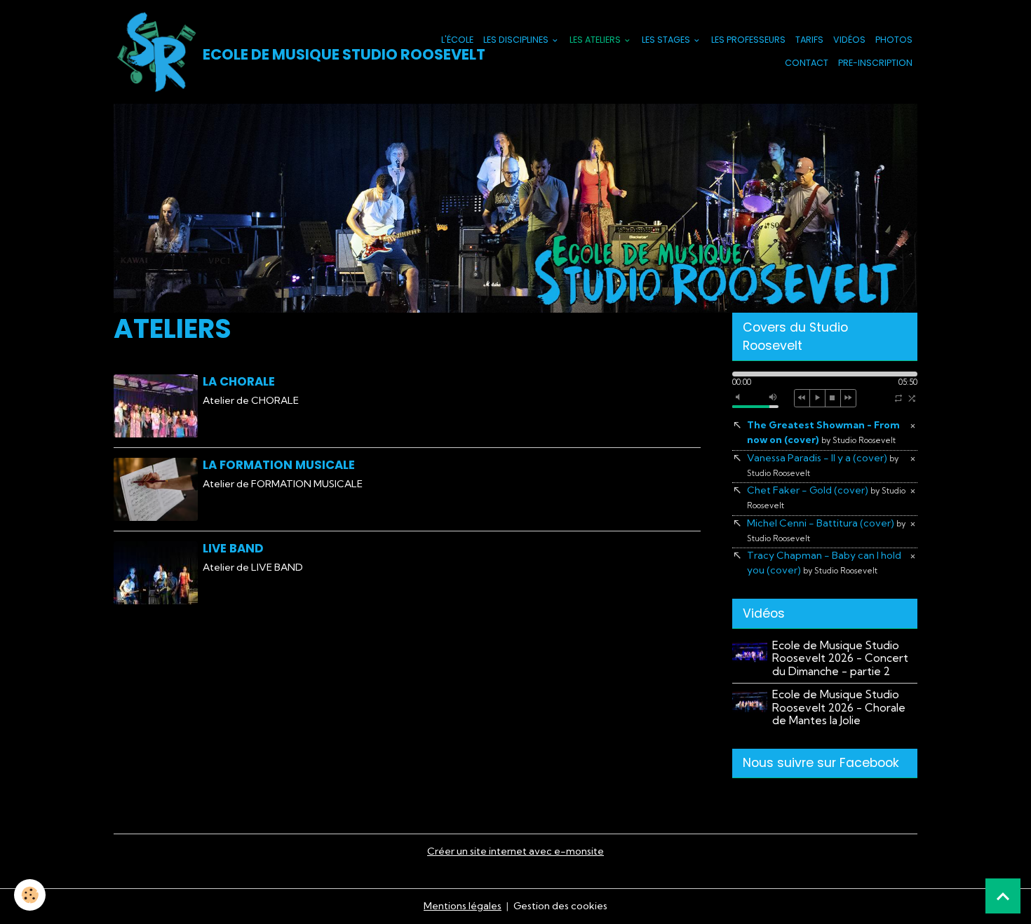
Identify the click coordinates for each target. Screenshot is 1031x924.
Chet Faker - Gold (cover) (826, 497)
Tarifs (809, 40)
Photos (893, 40)
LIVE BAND (233, 548)
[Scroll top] (1002, 895)
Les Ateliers (596, 40)
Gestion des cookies (560, 905)
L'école (457, 40)
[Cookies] (30, 895)
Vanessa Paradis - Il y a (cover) (822, 464)
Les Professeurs (748, 40)
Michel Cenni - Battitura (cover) (826, 530)
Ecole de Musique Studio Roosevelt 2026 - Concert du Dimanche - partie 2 (840, 658)
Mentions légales (462, 905)
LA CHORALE (239, 381)
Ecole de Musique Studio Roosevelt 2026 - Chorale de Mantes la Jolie (838, 707)
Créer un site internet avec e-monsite (515, 851)
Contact (806, 63)
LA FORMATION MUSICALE (279, 464)
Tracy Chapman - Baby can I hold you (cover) (824, 562)
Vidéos (849, 40)
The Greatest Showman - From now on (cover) (823, 432)
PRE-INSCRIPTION (875, 63)
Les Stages (667, 40)
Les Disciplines (517, 40)
